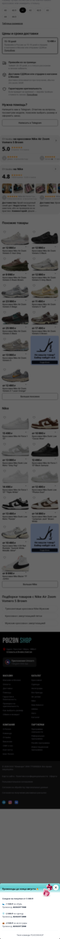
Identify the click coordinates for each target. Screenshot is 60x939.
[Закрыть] (56, 887)
